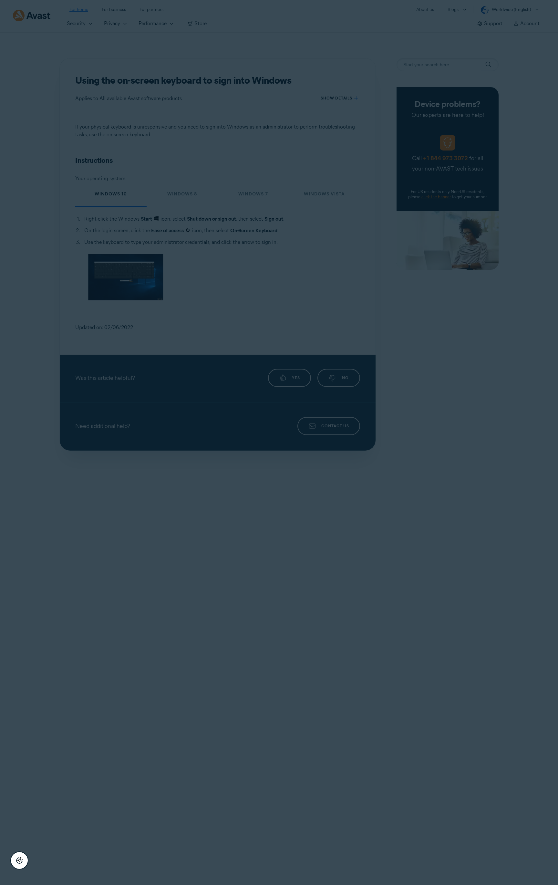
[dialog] (279, 442)
